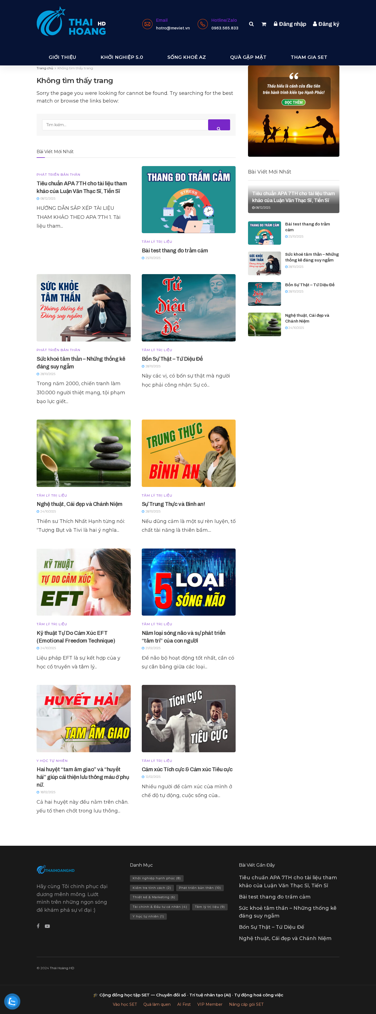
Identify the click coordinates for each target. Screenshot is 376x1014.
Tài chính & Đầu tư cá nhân (160, 907)
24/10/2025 (296, 328)
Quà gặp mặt (248, 57)
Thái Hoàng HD (62, 968)
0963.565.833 (224, 28)
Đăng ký (328, 24)
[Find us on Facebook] (38, 926)
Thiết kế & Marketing (154, 897)
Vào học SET (125, 1004)
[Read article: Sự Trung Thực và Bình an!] (189, 453)
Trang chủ (45, 68)
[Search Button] (251, 24)
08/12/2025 (262, 208)
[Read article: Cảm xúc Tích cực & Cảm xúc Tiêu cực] (189, 718)
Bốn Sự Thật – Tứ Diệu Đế (172, 359)
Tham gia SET (309, 57)
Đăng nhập (292, 24)
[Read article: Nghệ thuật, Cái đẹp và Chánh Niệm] (84, 453)
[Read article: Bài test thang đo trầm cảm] (189, 199)
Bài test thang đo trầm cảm (175, 250)
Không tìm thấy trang (75, 68)
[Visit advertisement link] (293, 111)
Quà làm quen (157, 1004)
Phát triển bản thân (58, 174)
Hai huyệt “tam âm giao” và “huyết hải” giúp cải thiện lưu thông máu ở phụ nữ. (83, 777)
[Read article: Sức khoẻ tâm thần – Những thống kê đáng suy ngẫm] (84, 307)
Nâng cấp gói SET (246, 1004)
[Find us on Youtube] (47, 926)
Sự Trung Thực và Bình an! (173, 504)
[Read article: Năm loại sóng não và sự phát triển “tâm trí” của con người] (189, 582)
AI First (184, 1004)
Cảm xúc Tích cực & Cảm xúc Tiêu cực (187, 769)
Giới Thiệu (62, 57)
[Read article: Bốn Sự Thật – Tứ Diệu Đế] (189, 307)
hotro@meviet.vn (173, 28)
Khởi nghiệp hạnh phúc (157, 878)
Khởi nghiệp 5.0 (121, 57)
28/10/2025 (295, 267)
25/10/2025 (295, 236)
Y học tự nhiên (52, 760)
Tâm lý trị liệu (157, 241)
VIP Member (209, 1004)
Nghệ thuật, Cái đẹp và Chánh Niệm (79, 504)
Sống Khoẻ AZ (186, 57)
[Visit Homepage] (71, 21)
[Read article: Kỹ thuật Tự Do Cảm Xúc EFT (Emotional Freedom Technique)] (84, 582)
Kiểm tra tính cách (152, 888)
